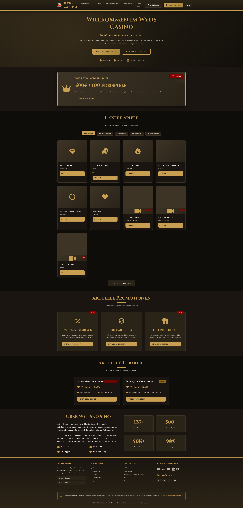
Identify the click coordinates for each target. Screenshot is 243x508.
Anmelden (154, 5)
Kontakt (126, 481)
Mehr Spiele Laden (120, 283)
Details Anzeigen (72, 344)
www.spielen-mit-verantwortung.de (170, 496)
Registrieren (174, 5)
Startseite (85, 4)
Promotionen (112, 4)
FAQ (125, 477)
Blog (92, 481)
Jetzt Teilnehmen (88, 399)
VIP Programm (96, 477)
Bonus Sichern (87, 98)
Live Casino (138, 133)
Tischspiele (122, 133)
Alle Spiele (89, 133)
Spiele (98, 4)
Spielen (64, 174)
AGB (125, 468)
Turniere (128, 4)
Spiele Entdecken (137, 51)
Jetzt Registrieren (106, 51)
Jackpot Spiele (154, 133)
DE (189, 5)
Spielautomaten (106, 133)
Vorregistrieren (137, 399)
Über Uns (139, 5)
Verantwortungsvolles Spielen (134, 474)
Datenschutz (128, 471)
